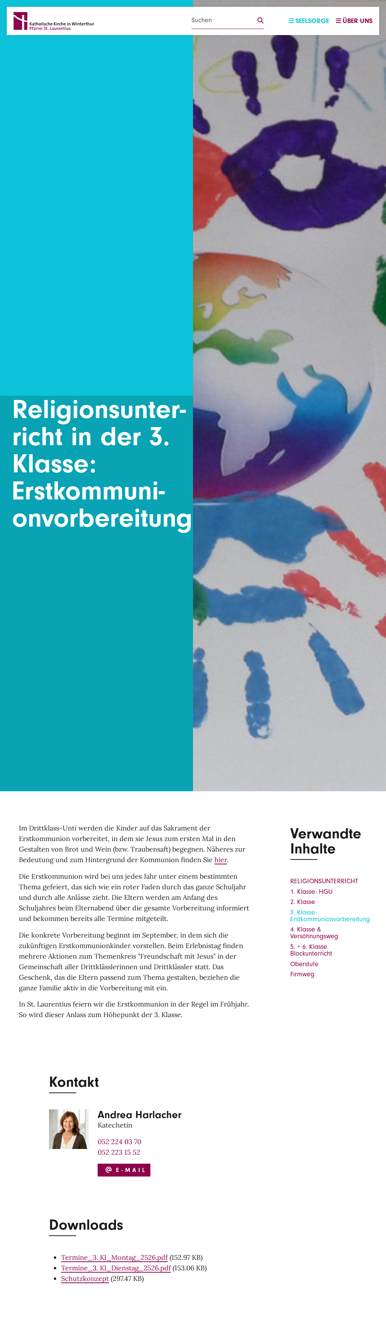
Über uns (357, 21)
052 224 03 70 (119, 1141)
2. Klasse (302, 902)
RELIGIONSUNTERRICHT (324, 881)
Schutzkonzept (85, 1278)
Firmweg (302, 974)
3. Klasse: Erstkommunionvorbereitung (330, 915)
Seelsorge (312, 21)
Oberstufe (304, 964)
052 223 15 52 (119, 1152)
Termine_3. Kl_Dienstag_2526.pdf (116, 1268)
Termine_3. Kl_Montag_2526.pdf (114, 1257)
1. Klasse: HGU (311, 892)
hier (220, 859)
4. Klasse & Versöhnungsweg (314, 932)
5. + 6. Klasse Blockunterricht (311, 950)
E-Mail (129, 1170)
